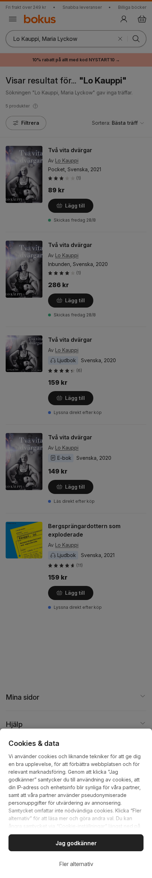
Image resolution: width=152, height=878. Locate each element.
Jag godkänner (76, 843)
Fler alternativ (76, 863)
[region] (76, 803)
